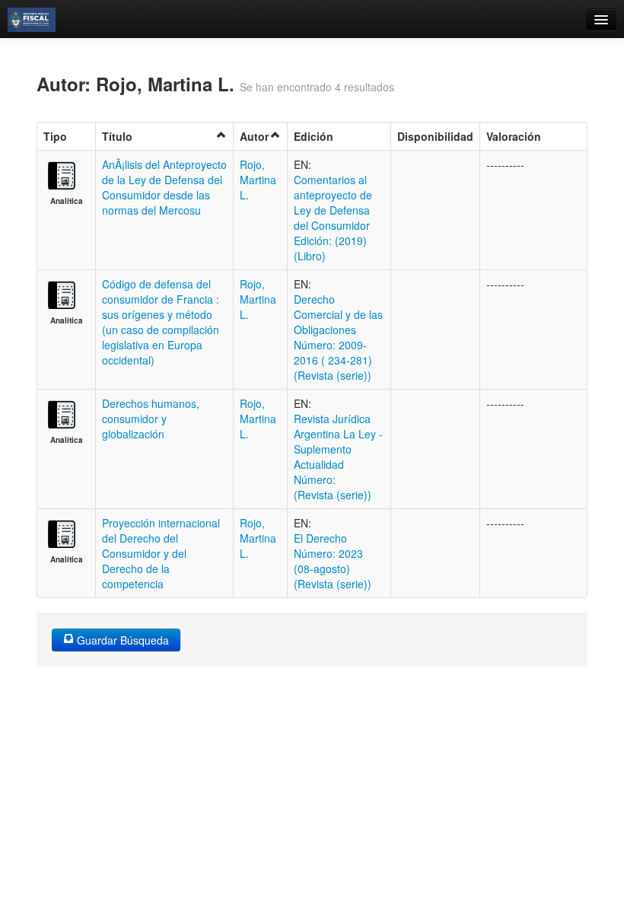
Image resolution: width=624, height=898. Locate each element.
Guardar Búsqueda (121, 640)
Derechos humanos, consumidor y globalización (150, 418)
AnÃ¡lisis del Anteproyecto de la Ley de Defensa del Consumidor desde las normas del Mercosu (164, 187)
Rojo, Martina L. (258, 179)
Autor (254, 136)
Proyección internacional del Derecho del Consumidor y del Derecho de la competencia (161, 553)
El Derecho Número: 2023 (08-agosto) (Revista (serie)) (332, 560)
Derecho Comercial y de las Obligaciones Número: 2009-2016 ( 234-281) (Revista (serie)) (338, 337)
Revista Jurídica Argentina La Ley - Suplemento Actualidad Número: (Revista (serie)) (338, 456)
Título (117, 136)
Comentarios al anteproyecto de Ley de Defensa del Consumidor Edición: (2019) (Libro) (333, 217)
